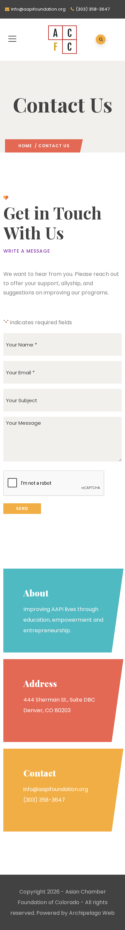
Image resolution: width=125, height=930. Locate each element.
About (35, 593)
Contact (39, 773)
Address (40, 683)
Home (25, 146)
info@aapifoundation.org (38, 9)
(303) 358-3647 (93, 9)
